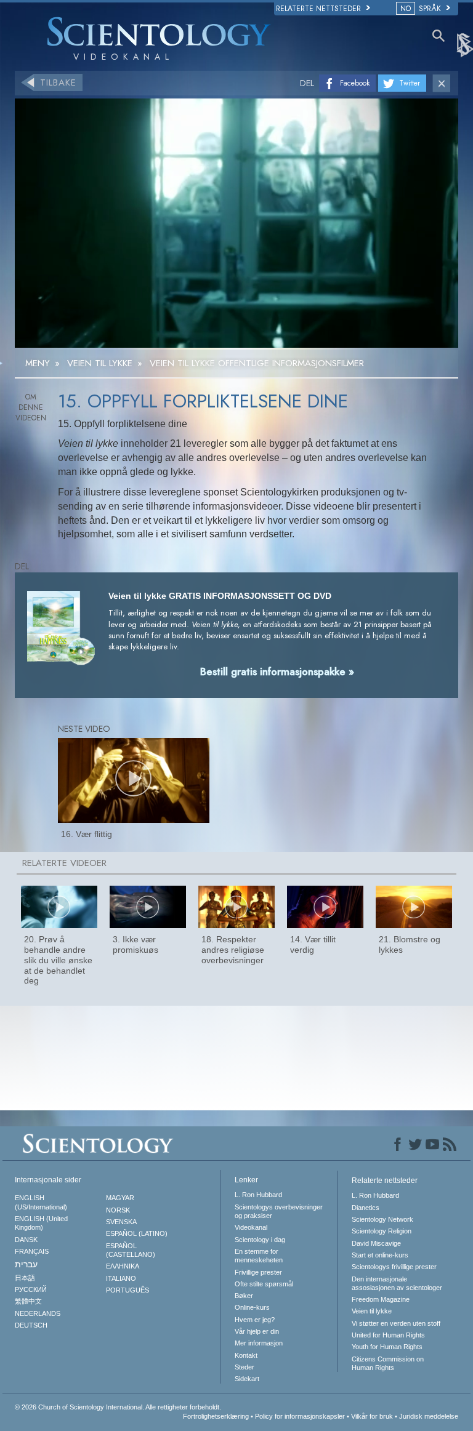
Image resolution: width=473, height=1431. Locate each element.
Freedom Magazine (381, 1299)
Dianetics (365, 1207)
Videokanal (251, 1227)
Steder (244, 1367)
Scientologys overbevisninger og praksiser (279, 1211)
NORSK (118, 1210)
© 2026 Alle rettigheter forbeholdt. (118, 1407)
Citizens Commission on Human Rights (388, 1363)
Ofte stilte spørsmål (264, 1284)
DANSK (26, 1239)
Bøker (244, 1295)
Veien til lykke (372, 1311)
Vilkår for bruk (372, 1416)
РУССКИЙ (31, 1289)
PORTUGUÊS (127, 1290)
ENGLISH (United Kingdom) (41, 1223)
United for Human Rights (388, 1335)
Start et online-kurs (380, 1255)
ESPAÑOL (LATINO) (137, 1233)
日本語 (25, 1277)
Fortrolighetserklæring (216, 1416)
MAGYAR (120, 1197)
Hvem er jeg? (255, 1319)
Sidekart (247, 1378)
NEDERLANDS (37, 1313)
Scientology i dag (260, 1239)
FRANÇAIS (32, 1251)
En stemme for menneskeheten (259, 1256)
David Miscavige (376, 1243)
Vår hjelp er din (257, 1331)
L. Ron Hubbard (258, 1194)
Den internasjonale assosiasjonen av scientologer (397, 1283)
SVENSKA (121, 1221)
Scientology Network (382, 1219)
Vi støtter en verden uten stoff (396, 1323)
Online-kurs (252, 1307)
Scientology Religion (381, 1231)
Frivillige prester (258, 1272)
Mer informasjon (259, 1343)
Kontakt (246, 1355)
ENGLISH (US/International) (41, 1202)
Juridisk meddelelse (428, 1416)
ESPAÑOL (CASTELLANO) (130, 1250)
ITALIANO (121, 1278)
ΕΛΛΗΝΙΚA (122, 1266)
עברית (26, 1264)
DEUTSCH (31, 1325)
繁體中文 (28, 1301)
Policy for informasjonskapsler (300, 1416)
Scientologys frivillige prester (394, 1266)
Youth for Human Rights (387, 1346)
